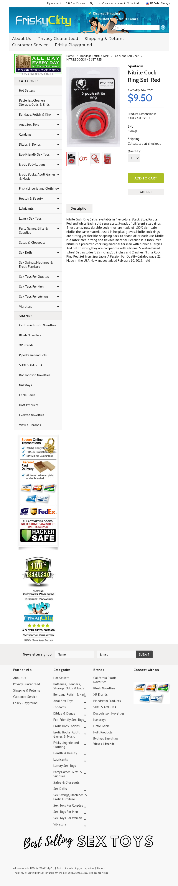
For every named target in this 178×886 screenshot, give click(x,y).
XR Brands (26, 345)
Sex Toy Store (47, 872)
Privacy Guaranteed (26, 684)
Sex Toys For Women (33, 296)
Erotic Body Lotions (32, 164)
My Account (54, 3)
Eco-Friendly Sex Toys (34, 154)
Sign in (94, 3)
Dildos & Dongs (30, 144)
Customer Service (30, 45)
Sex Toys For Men (31, 286)
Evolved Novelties (31, 415)
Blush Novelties (30, 335)
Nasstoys (25, 385)
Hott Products (28, 405)
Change (165, 3)
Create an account (113, 3)
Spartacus (135, 66)
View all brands (30, 425)
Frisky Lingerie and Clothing (38, 188)
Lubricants (26, 208)
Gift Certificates (75, 3)
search (163, 28)
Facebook (159, 678)
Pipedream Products (33, 355)
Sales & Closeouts (32, 242)
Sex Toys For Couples (34, 277)
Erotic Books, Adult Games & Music (37, 176)
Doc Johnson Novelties (34, 375)
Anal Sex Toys (29, 124)
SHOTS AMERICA (30, 365)
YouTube (144, 678)
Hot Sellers (27, 90)
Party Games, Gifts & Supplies (33, 230)
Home (70, 56)
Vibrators (25, 306)
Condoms (25, 134)
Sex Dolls (26, 252)
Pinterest (151, 678)
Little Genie (27, 395)
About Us (19, 678)
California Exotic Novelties (37, 325)
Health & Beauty (31, 198)
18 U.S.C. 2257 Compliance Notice (91, 872)
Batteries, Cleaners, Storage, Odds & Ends (34, 102)
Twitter (136, 678)
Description (79, 208)
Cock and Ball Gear (126, 56)
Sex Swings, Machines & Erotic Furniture (36, 264)
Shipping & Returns (105, 38)
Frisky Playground (73, 45)
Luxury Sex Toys (30, 218)
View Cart (133, 3)
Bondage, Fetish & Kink (35, 114)
